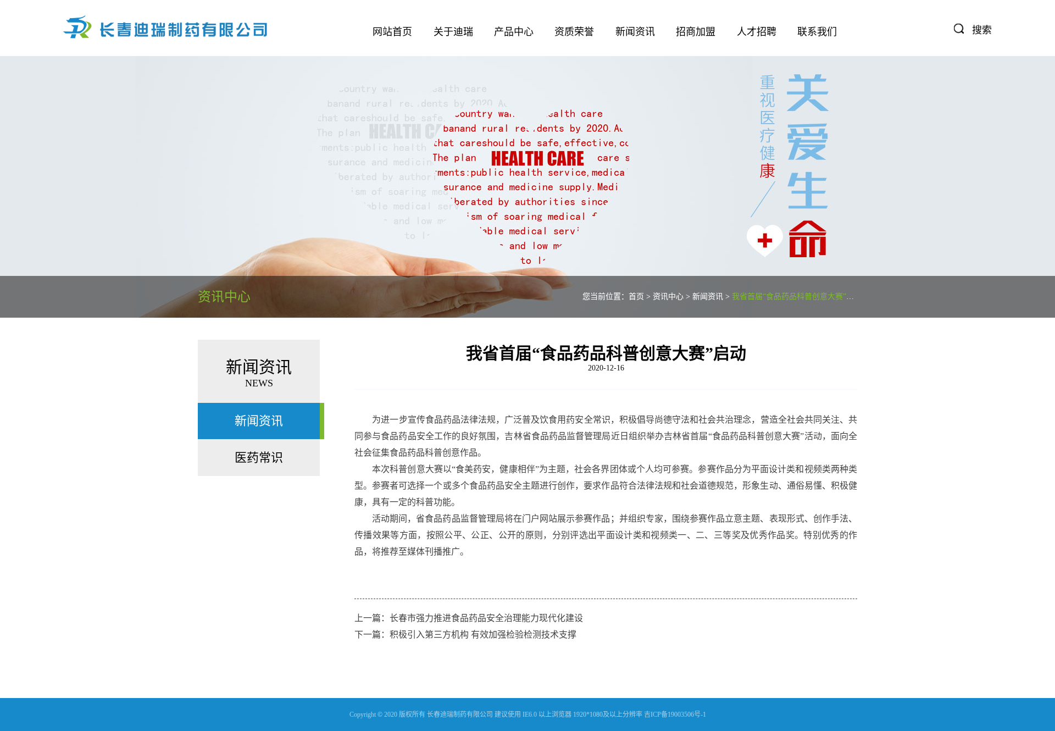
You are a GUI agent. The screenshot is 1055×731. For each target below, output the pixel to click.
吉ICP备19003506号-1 (675, 714)
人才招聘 (756, 31)
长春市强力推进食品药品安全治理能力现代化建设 (486, 618)
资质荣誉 (574, 31)
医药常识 (259, 457)
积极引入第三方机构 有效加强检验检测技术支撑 (483, 634)
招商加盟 (695, 31)
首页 (636, 296)
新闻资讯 (635, 31)
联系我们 (817, 31)
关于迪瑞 (453, 31)
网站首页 (392, 31)
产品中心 (514, 31)
